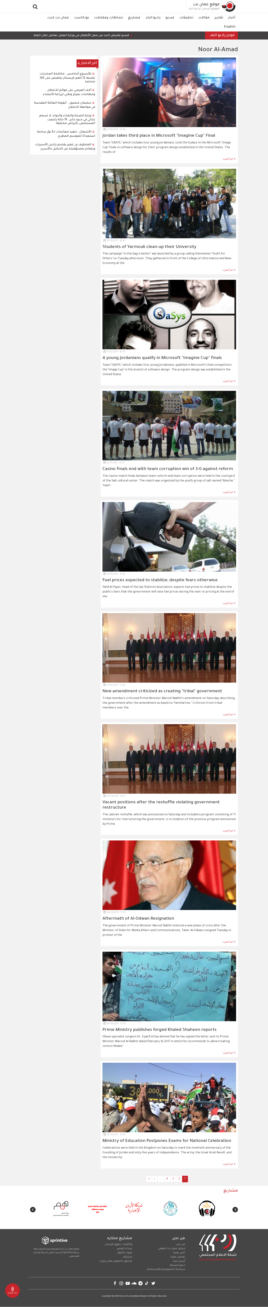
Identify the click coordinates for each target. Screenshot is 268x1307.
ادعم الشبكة (177, 1265)
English (229, 27)
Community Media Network (135, 1296)
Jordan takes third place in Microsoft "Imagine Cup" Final (158, 136)
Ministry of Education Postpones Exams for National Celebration (166, 1141)
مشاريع (134, 18)
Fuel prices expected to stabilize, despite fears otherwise (160, 580)
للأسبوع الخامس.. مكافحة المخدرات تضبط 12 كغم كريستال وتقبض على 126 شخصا (67, 77)
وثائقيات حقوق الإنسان (118, 1244)
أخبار (231, 18)
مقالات (203, 18)
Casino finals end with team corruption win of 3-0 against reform (167, 469)
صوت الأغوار (124, 1252)
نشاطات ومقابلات (108, 18)
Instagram (121, 1283)
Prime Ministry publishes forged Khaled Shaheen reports (159, 1030)
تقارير (219, 18)
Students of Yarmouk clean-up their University (149, 247)
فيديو (170, 18)
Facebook (115, 1283)
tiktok (147, 1283)
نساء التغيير (124, 1248)
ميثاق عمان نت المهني (171, 1248)
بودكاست (81, 18)
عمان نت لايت (58, 18)
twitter (153, 1283)
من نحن (180, 1244)
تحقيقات (186, 18)
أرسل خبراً (179, 1261)
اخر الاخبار (89, 63)
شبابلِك (127, 1257)
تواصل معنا (177, 1257)
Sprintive (68, 1252)
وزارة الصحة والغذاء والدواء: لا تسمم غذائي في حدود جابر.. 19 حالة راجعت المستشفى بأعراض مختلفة (67, 119)
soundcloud (134, 1283)
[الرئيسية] (229, 6)
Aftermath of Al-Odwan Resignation (138, 919)
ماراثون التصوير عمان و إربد (116, 1261)
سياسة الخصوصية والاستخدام (166, 1269)
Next (33, 1209)
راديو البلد (152, 18)
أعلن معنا (179, 1252)
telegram (140, 1283)
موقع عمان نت (206, 5)
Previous (235, 1209)
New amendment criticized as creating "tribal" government (162, 691)
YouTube (128, 1283)
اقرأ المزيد (228, 159)
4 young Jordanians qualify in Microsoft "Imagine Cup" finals (162, 358)
